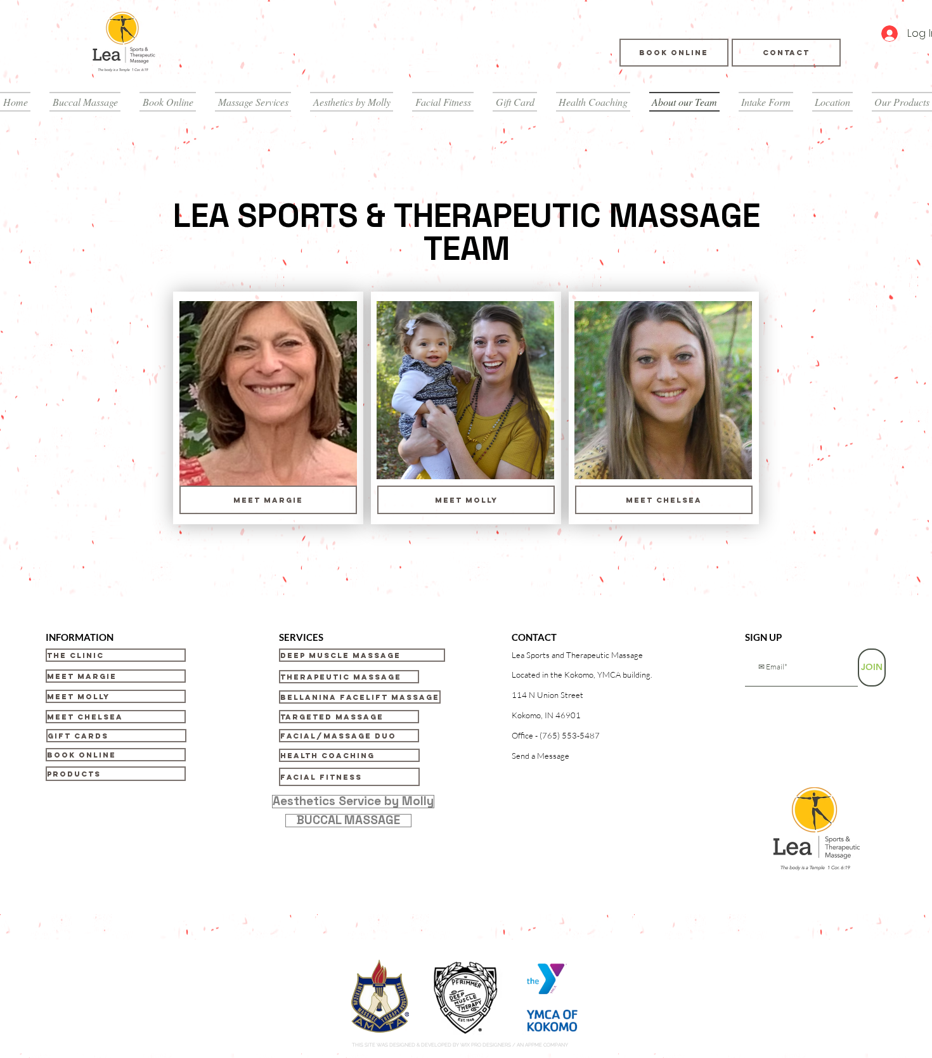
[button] (582, 655)
